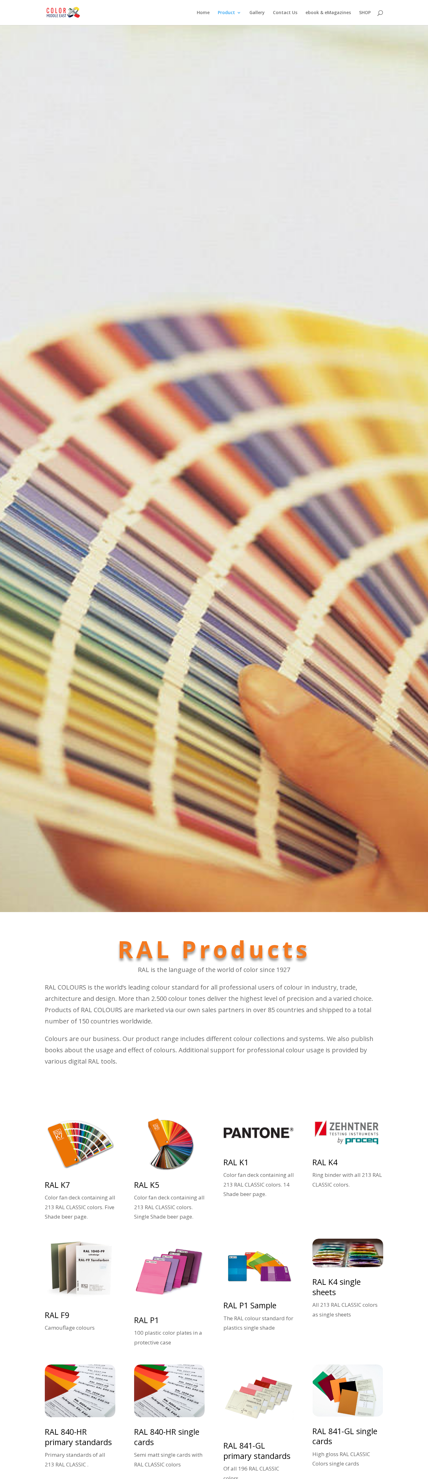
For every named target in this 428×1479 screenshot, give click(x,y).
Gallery (257, 12)
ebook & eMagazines (328, 12)
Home (203, 12)
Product (226, 12)
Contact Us (285, 12)
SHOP (365, 12)
